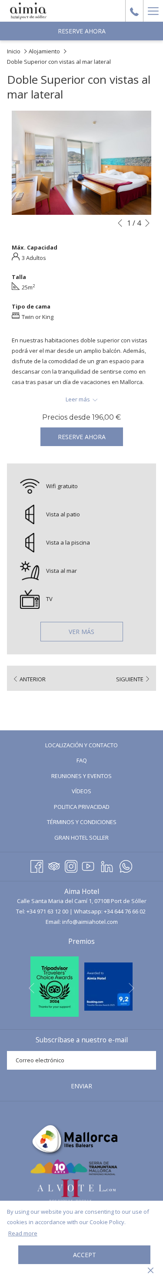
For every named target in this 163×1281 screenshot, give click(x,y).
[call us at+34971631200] (134, 10)
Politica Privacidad (82, 807)
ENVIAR (81, 1086)
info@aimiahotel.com (90, 922)
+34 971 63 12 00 (47, 911)
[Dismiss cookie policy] (150, 1269)
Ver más (81, 631)
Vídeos (93, 792)
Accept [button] (84, 1255)
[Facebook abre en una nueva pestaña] (36, 865)
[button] (81, 163)
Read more (22, 1233)
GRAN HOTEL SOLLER (93, 838)
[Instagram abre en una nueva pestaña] (71, 865)
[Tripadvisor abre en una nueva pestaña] (54, 865)
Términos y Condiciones (81, 822)
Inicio (13, 51)
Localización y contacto (81, 745)
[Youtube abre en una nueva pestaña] (88, 865)
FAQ (93, 761)
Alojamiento (44, 51)
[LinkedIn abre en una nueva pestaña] (107, 865)
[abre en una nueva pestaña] (54, 986)
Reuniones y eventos (81, 776)
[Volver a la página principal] (28, 11)
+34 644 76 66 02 (125, 911)
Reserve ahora (82, 31)
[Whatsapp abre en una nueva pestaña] (126, 865)
